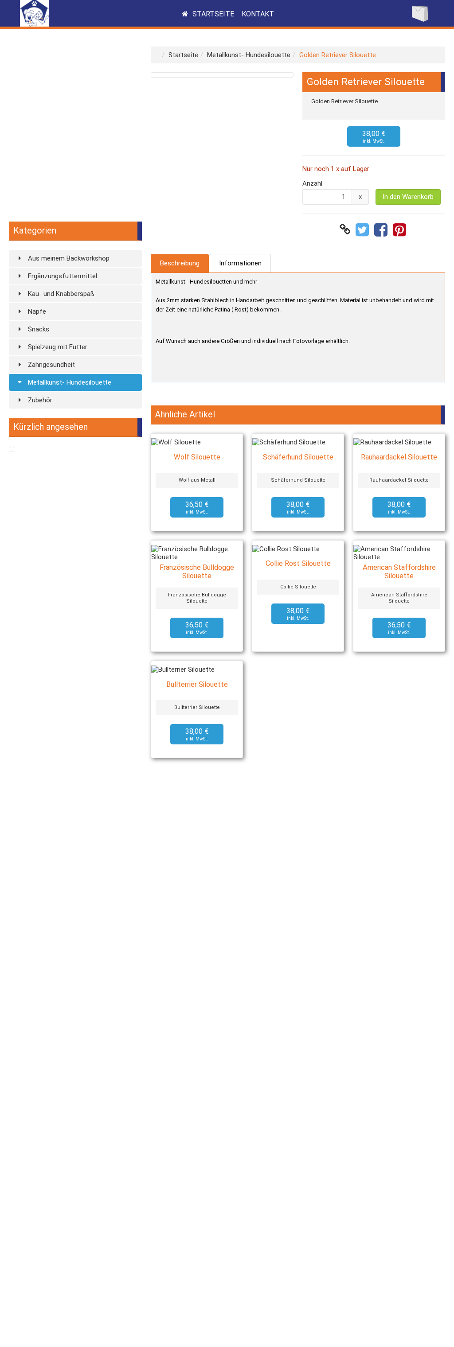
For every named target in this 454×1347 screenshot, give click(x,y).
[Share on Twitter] (363, 229)
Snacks (37, 329)
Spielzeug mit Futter (56, 347)
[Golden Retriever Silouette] (11, 450)
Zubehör (39, 400)
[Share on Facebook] (382, 229)
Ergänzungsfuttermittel (61, 276)
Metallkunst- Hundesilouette (68, 382)
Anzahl (312, 183)
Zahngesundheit (50, 365)
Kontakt (258, 14)
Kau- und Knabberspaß (60, 294)
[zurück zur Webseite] (34, 24)
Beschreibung (180, 263)
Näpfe (36, 311)
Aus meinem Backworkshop (68, 258)
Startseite (212, 14)
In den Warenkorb (408, 197)
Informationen (240, 263)
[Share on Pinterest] (400, 229)
